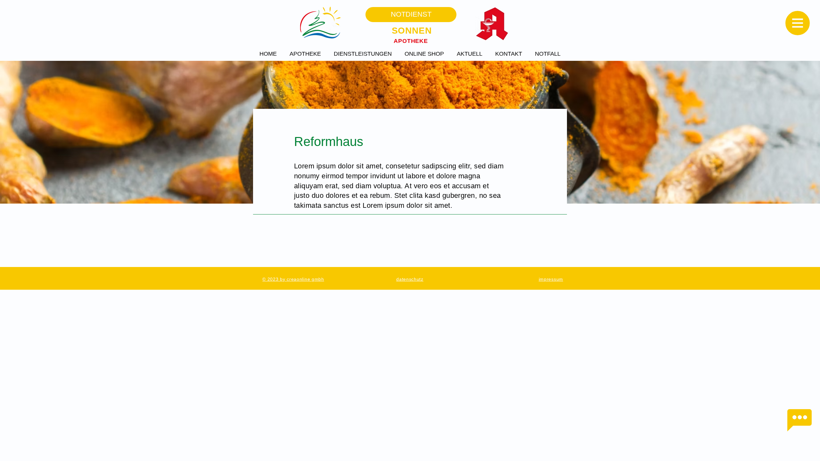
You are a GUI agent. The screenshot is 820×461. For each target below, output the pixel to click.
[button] (797, 23)
